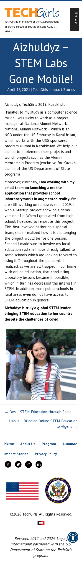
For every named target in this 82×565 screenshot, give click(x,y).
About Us (27, 443)
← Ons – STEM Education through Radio (38, 411)
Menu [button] (76, 21)
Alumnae (69, 443)
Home (9, 443)
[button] (73, 540)
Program (49, 443)
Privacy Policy (46, 453)
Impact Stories (62, 89)
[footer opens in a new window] (41, 522)
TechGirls (40, 89)
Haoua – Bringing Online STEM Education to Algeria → (43, 423)
